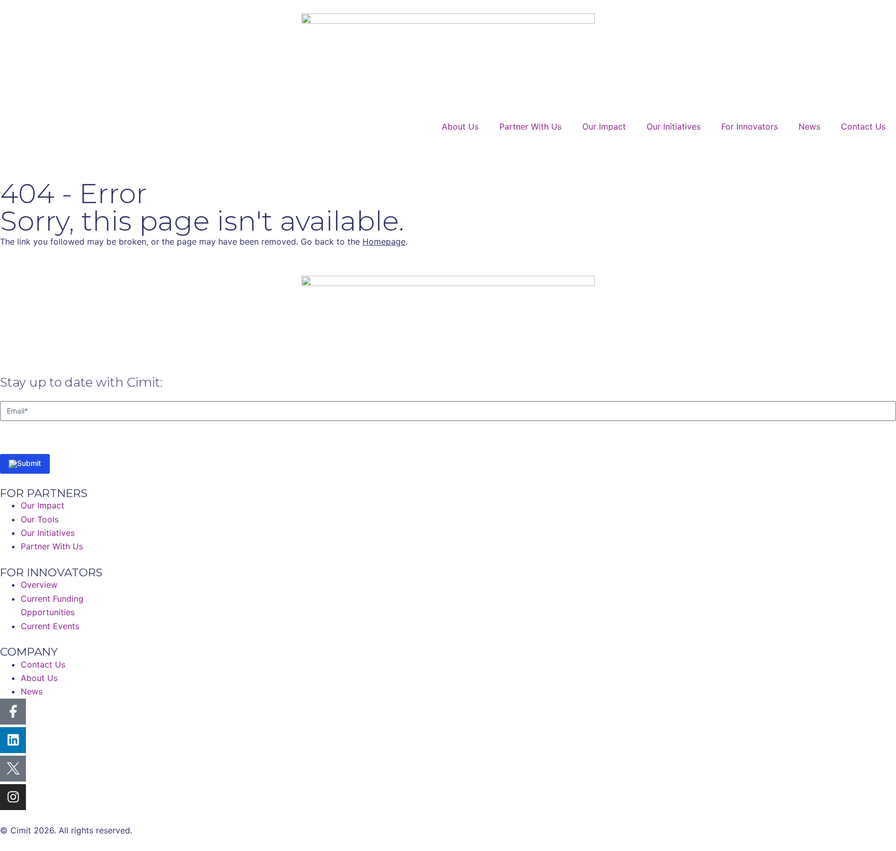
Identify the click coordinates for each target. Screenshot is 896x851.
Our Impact (604, 126)
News (809, 126)
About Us (460, 126)
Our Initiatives (674, 126)
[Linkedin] (13, 740)
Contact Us (863, 126)
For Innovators (749, 126)
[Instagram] (13, 797)
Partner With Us (530, 126)
